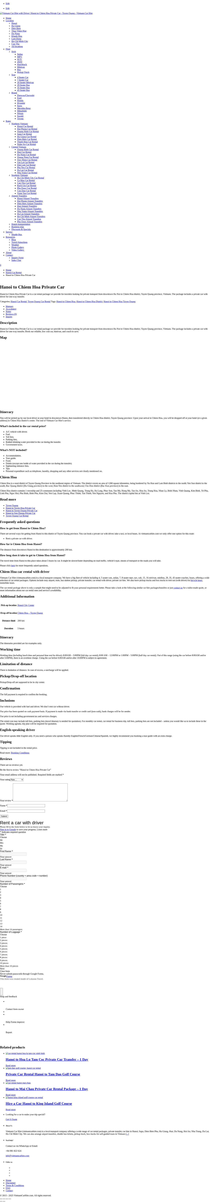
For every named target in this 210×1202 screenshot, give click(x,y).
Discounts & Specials (21, 229)
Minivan (21, 67)
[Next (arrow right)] (4, 1201)
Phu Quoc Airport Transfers (29, 221)
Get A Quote (11, 1119)
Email (3, 811)
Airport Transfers (19, 196)
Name (3, 805)
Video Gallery (17, 250)
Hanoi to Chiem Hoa (65, 301)
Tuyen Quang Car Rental (39, 301)
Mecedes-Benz (24, 108)
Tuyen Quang (12, 505)
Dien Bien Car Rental (27, 139)
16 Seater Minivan (25, 82)
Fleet (8, 49)
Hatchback (22, 64)
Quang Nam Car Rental (28, 157)
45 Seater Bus (23, 90)
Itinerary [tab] (9, 306)
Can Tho (15, 44)
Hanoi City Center (26, 605)
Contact (9, 255)
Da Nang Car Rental (26, 154)
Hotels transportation (20, 224)
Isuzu (19, 105)
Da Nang (15, 33)
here (13, 565)
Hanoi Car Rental (25, 126)
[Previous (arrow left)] (1, 1201)
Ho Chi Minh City (19, 41)
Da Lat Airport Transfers (28, 214)
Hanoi (14, 23)
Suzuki (20, 116)
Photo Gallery (17, 247)
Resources (10, 237)
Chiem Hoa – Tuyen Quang (30, 613)
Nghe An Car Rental (26, 144)
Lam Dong (16, 38)
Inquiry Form (17, 257)
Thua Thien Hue (18, 31)
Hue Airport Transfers (27, 206)
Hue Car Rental (24, 152)
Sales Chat (16, 260)
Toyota (20, 118)
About (8, 252)
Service (9, 232)
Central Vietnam (18, 147)
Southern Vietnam (19, 175)
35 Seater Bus (23, 87)
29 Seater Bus (23, 85)
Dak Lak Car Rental (26, 165)
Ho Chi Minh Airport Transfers (31, 216)
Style (13, 51)
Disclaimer (10, 1183)
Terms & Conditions (15, 1185)
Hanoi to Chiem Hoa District (89, 301)
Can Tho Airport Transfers (29, 219)
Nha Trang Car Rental (27, 172)
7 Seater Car (22, 80)
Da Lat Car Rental (25, 170)
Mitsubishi (22, 111)
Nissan (20, 113)
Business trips (17, 227)
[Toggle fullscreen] (4, 1198)
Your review (6, 800)
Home (8, 18)
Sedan (20, 54)
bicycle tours (196, 580)
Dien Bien (16, 28)
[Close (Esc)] (10, 1198)
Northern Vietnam (19, 124)
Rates (8, 121)
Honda (20, 100)
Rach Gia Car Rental (26, 185)
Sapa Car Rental (24, 134)
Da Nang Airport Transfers (29, 209)
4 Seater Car (22, 77)
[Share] (7, 1198)
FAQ (8, 1188)
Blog (13, 239)
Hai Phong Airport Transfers (30, 201)
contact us (178, 588)
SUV (19, 59)
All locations (17, 46)
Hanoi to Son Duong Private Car (20, 513)
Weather (15, 245)
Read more (11, 1065)
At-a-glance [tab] (11, 309)
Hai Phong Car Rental (27, 129)
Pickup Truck (23, 72)
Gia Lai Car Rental (25, 162)
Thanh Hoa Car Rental (27, 142)
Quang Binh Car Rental (28, 149)
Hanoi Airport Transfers (28, 198)
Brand (14, 93)
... (127, 1134)
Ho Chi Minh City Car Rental (30, 178)
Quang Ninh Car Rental (28, 131)
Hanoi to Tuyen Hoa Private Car (20, 508)
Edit (7, 3)
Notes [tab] (8, 311)
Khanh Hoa (16, 36)
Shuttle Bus (16, 234)
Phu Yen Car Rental (26, 167)
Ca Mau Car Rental (26, 180)
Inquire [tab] (9, 316)
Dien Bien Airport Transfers (29, 203)
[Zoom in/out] (1, 1198)
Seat (13, 75)
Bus (19, 69)
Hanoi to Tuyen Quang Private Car (21, 510)
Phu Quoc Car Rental (27, 188)
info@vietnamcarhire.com (17, 1155)
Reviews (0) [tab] (11, 314)
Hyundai (21, 103)
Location (10, 20)
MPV (19, 57)
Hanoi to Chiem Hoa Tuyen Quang (119, 301)
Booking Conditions (20, 753)
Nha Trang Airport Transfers (30, 211)
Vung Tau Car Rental (26, 193)
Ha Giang (15, 26)
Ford (19, 98)
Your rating (5, 779)
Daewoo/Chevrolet (25, 95)
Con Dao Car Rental (26, 191)
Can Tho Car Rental (26, 183)
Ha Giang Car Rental (26, 136)
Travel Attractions (19, 242)
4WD (19, 62)
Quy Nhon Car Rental (27, 160)
